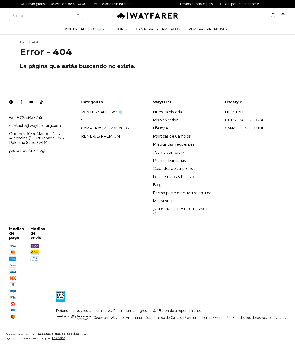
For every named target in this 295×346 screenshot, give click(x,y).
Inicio (24, 42)
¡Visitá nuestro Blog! (27, 150)
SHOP (118, 29)
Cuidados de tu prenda (174, 168)
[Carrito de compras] (283, 15)
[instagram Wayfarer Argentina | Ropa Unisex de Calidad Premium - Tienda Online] (11, 102)
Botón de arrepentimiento (180, 311)
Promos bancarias (169, 160)
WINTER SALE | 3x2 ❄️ (82, 29)
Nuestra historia (167, 112)
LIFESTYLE (235, 112)
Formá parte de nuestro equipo (182, 193)
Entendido (58, 338)
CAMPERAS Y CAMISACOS (158, 29)
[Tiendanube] (74, 319)
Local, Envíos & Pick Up (174, 177)
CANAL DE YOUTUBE (244, 128)
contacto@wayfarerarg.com (35, 125)
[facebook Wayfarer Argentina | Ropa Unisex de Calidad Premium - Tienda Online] (21, 102)
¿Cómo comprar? (168, 152)
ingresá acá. (146, 311)
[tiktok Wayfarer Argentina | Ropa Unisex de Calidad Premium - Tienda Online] (41, 102)
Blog (157, 185)
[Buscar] (78, 16)
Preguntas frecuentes (173, 144)
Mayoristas (162, 201)
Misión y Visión (166, 120)
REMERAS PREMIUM (206, 29)
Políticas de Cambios (172, 136)
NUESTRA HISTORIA (244, 120)
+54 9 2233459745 (25, 117)
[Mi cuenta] (273, 16)
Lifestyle (160, 128)
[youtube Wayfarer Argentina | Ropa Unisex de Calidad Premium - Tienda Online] (31, 102)
